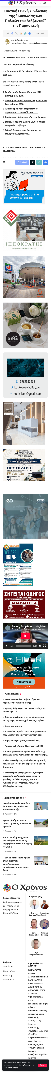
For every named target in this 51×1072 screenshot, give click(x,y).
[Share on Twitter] (16, 33)
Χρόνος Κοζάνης (21, 40)
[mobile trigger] (5, 3)
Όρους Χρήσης (13, 1067)
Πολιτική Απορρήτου (24, 1065)
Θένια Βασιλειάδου (34, 934)
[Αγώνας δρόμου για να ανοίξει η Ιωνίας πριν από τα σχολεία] (41, 823)
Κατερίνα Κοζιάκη (44, 934)
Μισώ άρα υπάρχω (13, 726)
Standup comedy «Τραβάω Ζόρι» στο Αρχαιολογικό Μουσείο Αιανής (16, 806)
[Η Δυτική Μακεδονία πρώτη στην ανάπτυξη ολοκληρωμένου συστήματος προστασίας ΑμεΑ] (41, 860)
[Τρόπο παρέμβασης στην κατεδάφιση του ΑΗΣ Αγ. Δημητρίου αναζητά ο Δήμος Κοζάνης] (41, 840)
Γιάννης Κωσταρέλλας (34, 914)
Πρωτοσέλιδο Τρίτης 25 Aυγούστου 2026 (24, 746)
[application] (25, 636)
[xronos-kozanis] (22, 3)
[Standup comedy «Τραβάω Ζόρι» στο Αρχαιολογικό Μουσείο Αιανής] (41, 806)
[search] (40, 3)
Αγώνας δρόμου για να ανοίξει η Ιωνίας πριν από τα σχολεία (17, 823)
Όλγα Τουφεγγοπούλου (36, 954)
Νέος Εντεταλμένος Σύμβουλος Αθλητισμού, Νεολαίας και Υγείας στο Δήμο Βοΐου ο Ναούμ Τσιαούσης (24, 763)
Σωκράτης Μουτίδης (44, 914)
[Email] (21, 33)
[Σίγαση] (40, 645)
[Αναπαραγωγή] (6, 645)
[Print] (30, 33)
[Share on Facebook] (12, 33)
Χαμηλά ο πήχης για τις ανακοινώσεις (22, 740)
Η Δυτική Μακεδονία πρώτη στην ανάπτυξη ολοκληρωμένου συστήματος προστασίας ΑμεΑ (16, 863)
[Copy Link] (25, 33)
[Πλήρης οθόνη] (44, 645)
